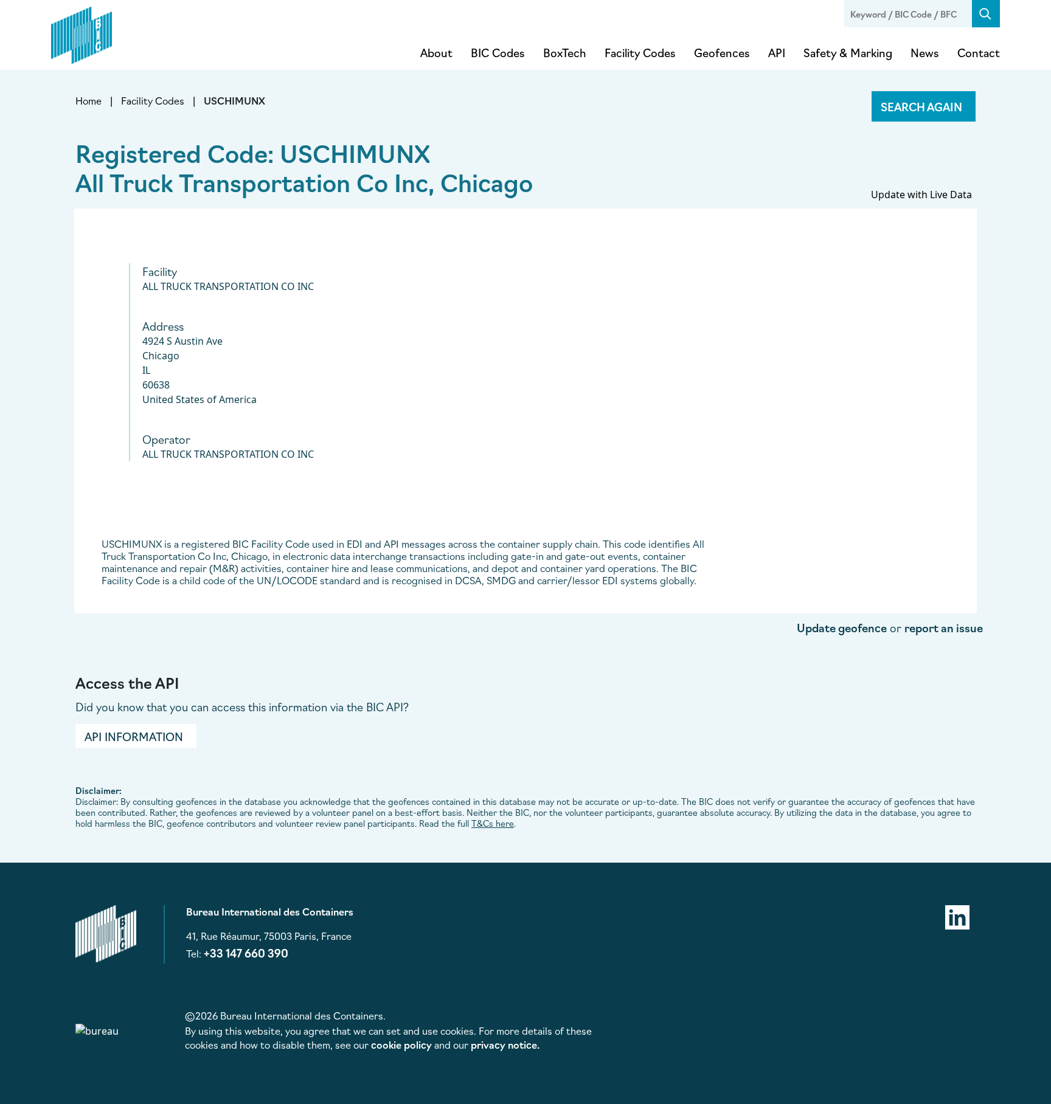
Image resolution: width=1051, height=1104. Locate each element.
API (776, 52)
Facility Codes (640, 52)
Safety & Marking (847, 52)
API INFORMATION (134, 736)
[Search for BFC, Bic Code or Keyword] (986, 13)
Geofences (722, 52)
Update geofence (842, 627)
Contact (978, 52)
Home (88, 100)
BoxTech (564, 52)
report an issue (943, 627)
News (925, 52)
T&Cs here (492, 823)
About (436, 52)
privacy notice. (505, 1044)
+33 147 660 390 (246, 953)
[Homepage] (81, 33)
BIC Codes (498, 52)
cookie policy (401, 1044)
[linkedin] (957, 915)
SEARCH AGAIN (921, 106)
